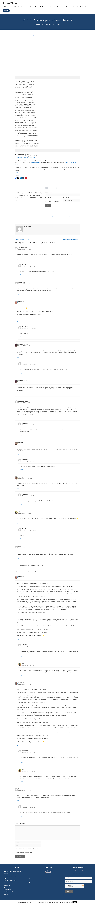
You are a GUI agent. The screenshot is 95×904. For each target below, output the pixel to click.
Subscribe (69, 891)
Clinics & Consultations (63, 6)
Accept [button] (74, 902)
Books (51, 6)
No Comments (56, 24)
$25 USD (49, 201)
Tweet (30, 157)
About (74, 6)
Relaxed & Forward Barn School (13, 6)
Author (24, 157)
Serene (16, 172)
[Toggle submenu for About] (30, 883)
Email (20, 157)
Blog (16, 157)
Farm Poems (24, 216)
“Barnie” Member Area (41, 6)
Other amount (56, 201)
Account (6, 10)
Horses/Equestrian (33, 216)
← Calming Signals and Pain (22, 239)
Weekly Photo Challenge (64, 216)
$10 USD (55, 200)
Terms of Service (8, 891)
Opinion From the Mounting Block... (48, 216)
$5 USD (48, 200)
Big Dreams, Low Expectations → (71, 239)
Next (48, 205)
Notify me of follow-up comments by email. (27, 848)
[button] (46, 872)
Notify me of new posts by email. (24, 852)
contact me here (35, 162)
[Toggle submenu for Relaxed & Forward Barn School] (30, 871)
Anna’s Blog (29, 6)
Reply (18, 259)
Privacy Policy (7, 889)
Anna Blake (10, 3)
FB (18, 157)
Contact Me (83, 6)
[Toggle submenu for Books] (30, 878)
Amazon (35, 157)
